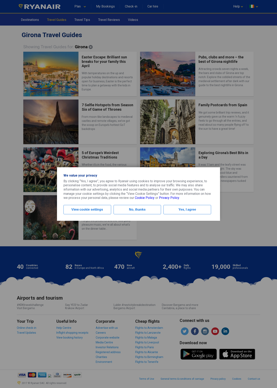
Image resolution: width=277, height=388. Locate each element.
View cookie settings (87, 209)
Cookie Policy (145, 198)
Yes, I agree (187, 209)
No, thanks (137, 209)
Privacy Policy (169, 198)
